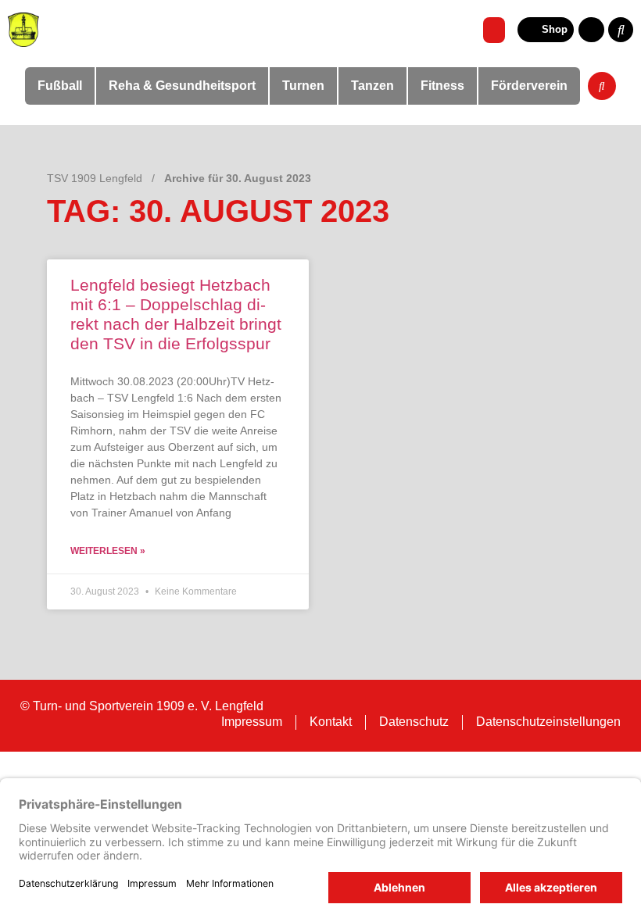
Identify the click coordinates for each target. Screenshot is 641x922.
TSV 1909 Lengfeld (94, 178)
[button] (494, 30)
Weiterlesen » (107, 550)
